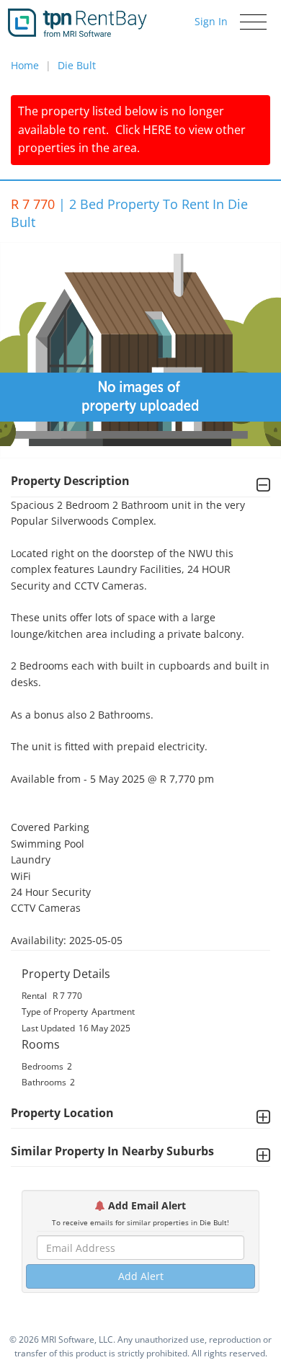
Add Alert (141, 1276)
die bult (77, 65)
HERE (157, 130)
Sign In (211, 21)
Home (25, 65)
